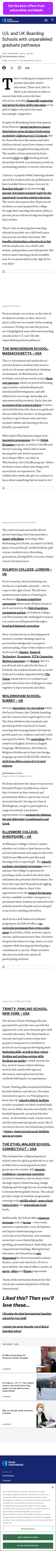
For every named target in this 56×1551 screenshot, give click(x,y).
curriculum (37, 739)
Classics (24, 652)
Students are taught (14, 1060)
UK (26, 158)
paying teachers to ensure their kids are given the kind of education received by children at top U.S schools (26, 131)
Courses (6, 1480)
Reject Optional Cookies (28, 1537)
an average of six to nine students (21, 405)
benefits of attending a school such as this (26, 241)
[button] (46, 20)
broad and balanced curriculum (20, 626)
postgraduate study (35, 1205)
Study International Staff (13, 54)
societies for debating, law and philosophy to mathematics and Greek (27, 819)
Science (34, 661)
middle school (28, 1200)
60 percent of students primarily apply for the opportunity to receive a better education (27, 193)
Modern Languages (13, 661)
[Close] (52, 1487)
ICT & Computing (42, 656)
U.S (16, 158)
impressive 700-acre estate (28, 708)
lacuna (27, 1222)
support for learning (40, 893)
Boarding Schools (12, 188)
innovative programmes (16, 440)
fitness (27, 1271)
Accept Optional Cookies (28, 1545)
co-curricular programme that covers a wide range (26, 928)
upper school (45, 1200)
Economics (23, 656)
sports (6, 1271)
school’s (46, 861)
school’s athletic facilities (34, 1100)
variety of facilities (13, 539)
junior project (10, 1205)
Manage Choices (28, 1529)
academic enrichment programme (22, 866)
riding (14, 1271)
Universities (8, 1475)
